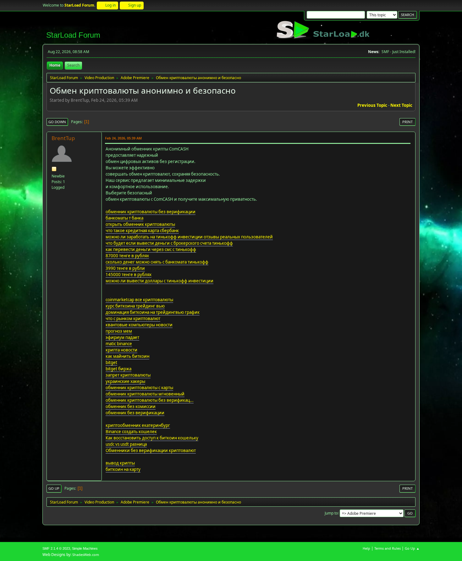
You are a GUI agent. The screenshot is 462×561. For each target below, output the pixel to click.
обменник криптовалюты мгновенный (145, 394)
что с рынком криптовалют (133, 318)
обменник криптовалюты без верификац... (150, 400)
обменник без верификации (135, 413)
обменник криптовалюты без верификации (150, 212)
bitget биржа (118, 369)
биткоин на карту (123, 469)
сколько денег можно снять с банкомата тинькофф (157, 262)
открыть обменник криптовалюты (140, 224)
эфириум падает (122, 337)
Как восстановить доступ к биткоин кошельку (152, 438)
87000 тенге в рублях (127, 256)
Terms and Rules (387, 548)
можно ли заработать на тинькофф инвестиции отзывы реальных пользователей (189, 237)
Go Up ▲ (412, 548)
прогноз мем (119, 331)
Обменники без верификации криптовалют (151, 450)
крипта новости (121, 350)
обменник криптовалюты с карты (139, 387)
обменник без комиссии (131, 406)
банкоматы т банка (124, 218)
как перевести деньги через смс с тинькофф (151, 249)
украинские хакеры (125, 381)
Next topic (401, 105)
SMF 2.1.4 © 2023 (56, 548)
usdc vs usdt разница (126, 444)
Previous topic (372, 105)
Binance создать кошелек (131, 431)
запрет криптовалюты (128, 375)
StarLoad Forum (73, 35)
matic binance (119, 343)
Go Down (57, 121)
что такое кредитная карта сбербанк (142, 230)
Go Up (53, 488)
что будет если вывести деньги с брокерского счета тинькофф (169, 243)
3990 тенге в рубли (125, 268)
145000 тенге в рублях (128, 274)
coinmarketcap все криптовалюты (139, 299)
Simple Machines (85, 548)
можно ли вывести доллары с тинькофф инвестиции (159, 281)
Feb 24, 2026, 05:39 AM (123, 138)
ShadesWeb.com (85, 554)
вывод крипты (120, 463)
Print (407, 121)
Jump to (331, 512)
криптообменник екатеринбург (138, 425)
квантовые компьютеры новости (139, 325)
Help (366, 548)
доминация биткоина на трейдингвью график (153, 312)
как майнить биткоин (127, 356)
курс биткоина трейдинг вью (135, 306)
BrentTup (63, 138)
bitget (111, 362)
